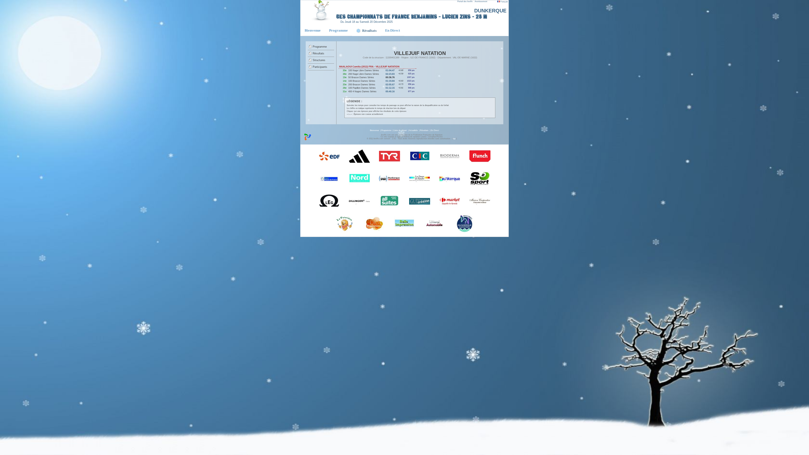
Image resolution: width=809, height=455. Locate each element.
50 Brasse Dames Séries (361, 77)
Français (504, 2)
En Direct (392, 30)
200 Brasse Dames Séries (361, 84)
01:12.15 (390, 88)
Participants (320, 66)
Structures (319, 60)
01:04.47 (390, 70)
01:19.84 (390, 81)
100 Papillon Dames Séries (362, 88)
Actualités (413, 130)
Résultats (318, 53)
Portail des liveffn (465, 1)
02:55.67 (390, 84)
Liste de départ (400, 130)
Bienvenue (313, 30)
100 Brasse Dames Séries (361, 81)
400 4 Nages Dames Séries (362, 91)
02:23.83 (390, 74)
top (454, 139)
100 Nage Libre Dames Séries (363, 70)
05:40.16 (390, 91)
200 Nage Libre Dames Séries (363, 74)
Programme (338, 30)
